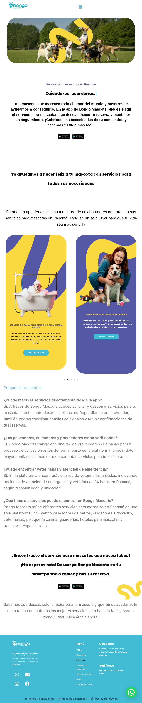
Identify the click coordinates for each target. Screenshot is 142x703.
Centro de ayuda (84, 674)
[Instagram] (17, 683)
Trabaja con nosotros (82, 667)
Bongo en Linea (84, 685)
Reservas (81, 655)
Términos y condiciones (39, 698)
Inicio (79, 650)
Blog (78, 679)
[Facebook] (27, 683)
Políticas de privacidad (72, 698)
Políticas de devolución (103, 698)
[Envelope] (27, 674)
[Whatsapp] (17, 674)
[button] (80, 7)
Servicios (80, 660)
